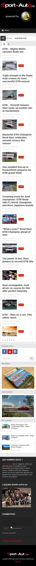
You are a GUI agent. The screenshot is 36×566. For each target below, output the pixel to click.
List (9, 44)
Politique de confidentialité (11, 541)
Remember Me (17, 528)
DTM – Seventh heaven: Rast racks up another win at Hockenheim (17, 108)
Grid (4, 45)
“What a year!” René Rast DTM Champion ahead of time (17, 232)
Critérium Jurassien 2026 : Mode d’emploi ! (20, 446)
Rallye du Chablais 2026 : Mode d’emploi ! (22, 436)
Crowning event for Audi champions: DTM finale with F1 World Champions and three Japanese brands (17, 201)
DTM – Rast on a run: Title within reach (17, 316)
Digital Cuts (18, 561)
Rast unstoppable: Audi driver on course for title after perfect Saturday (16, 288)
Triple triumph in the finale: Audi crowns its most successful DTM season (17, 78)
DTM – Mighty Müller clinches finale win (14, 50)
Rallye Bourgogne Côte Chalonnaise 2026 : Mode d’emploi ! (20, 426)
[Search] (31, 358)
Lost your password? (9, 533)
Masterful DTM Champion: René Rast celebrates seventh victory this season (17, 139)
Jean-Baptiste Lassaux (13, 55)
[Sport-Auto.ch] (18, 5)
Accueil (9, 38)
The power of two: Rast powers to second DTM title (17, 260)
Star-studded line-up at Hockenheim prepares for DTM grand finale (16, 170)
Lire (20, 65)
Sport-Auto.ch (7, 464)
